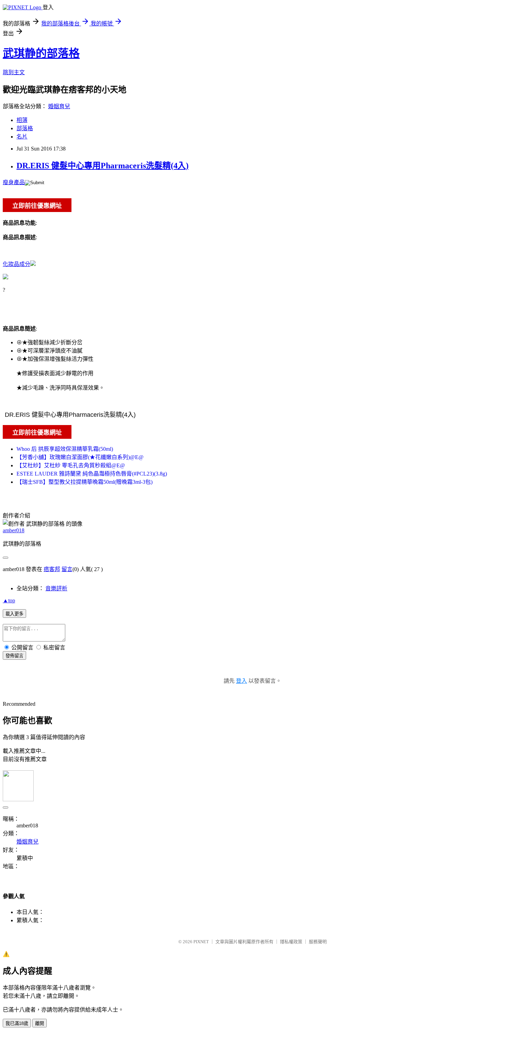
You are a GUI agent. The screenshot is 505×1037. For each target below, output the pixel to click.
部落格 (24, 128)
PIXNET (201, 941)
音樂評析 (56, 588)
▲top (9, 600)
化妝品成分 (16, 264)
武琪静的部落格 (41, 53)
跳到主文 (14, 72)
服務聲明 (318, 941)
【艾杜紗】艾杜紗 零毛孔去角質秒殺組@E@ (70, 465)
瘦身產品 (14, 182)
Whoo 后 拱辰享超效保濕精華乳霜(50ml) (64, 449)
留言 (66, 569)
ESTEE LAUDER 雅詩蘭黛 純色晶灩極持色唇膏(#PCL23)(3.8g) (91, 474)
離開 (39, 1023)
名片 (21, 137)
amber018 (13, 530)
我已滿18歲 (16, 1023)
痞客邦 (52, 569)
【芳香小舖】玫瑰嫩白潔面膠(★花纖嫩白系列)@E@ (80, 457)
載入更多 (14, 613)
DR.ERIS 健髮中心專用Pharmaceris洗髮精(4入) (102, 165)
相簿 (21, 120)
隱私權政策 (291, 941)
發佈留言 (14, 655)
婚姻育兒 (59, 106)
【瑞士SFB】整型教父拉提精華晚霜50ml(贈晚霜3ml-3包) (84, 482)
